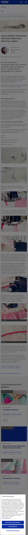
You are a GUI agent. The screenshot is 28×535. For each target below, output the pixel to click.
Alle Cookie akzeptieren (13, 522)
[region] (13, 514)
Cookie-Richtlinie (6, 518)
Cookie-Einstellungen (13, 530)
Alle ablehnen (13, 526)
